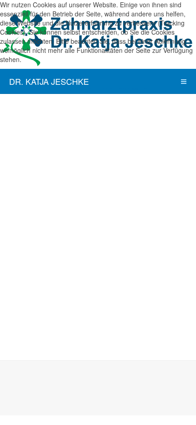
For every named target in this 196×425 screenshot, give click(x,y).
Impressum (131, 88)
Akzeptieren (23, 76)
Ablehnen (67, 76)
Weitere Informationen (81, 88)
